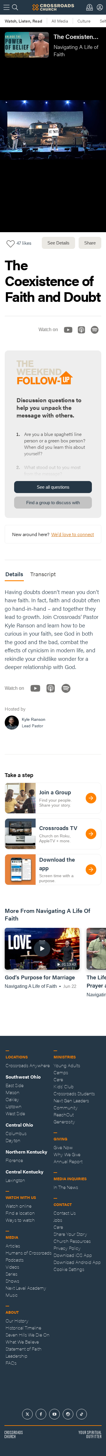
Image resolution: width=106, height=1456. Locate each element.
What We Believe (22, 1341)
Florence (14, 1160)
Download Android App (77, 1262)
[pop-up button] (87, 222)
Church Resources (72, 1241)
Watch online (19, 1205)
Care (58, 1079)
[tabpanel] (53, 660)
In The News (66, 1187)
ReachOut (64, 1114)
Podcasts (15, 1259)
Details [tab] (14, 574)
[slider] (53, 213)
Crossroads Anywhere (28, 1065)
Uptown (13, 1106)
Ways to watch (20, 1220)
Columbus (16, 1133)
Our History (17, 1320)
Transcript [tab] (43, 574)
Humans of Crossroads (29, 1252)
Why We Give (67, 1154)
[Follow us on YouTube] (70, 334)
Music (12, 1294)
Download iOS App (73, 1255)
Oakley (12, 1099)
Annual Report (68, 1161)
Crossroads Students (74, 1093)
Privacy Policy (67, 1248)
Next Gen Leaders (71, 1100)
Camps (61, 1072)
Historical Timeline (23, 1327)
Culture (83, 21)
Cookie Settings (69, 1269)
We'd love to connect (72, 534)
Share (90, 242)
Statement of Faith (24, 1348)
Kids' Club (64, 1086)
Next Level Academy (26, 1287)
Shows (12, 1280)
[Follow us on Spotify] (96, 334)
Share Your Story (70, 1234)
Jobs (58, 1220)
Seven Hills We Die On (27, 1334)
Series (11, 1273)
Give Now (63, 1147)
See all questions (53, 487)
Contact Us (65, 1212)
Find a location (20, 1212)
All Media (60, 21)
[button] (9, 222)
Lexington (15, 1180)
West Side (15, 1113)
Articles (13, 1245)
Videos (12, 1266)
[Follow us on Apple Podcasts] (83, 334)
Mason (12, 1092)
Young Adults (67, 1065)
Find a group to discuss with (53, 502)
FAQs (11, 1362)
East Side (15, 1085)
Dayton (13, 1140)
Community (66, 1107)
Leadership (16, 1355)
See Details (58, 242)
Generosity (64, 1121)
